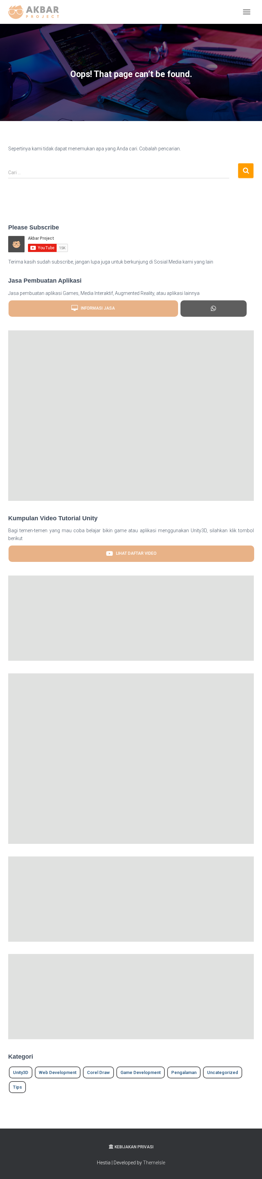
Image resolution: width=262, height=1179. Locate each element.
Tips (17, 1087)
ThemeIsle (154, 1162)
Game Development (140, 1072)
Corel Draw (98, 1072)
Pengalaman (183, 1072)
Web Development (57, 1072)
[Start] (213, 308)
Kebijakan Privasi (134, 1147)
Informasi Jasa (96, 308)
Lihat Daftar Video (135, 553)
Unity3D (20, 1072)
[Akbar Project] (36, 11)
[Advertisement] (131, 415)
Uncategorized (222, 1072)
